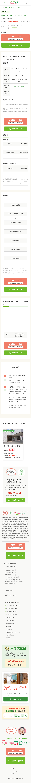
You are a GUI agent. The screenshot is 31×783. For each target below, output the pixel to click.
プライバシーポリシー (15, 771)
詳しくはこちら (14, 699)
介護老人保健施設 (19, 581)
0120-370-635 (22, 405)
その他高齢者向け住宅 (10, 583)
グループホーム (8, 579)
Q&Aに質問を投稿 (10, 623)
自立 (6, 595)
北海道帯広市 (13, 28)
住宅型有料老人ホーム (10, 572)
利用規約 (12, 768)
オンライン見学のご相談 (11, 608)
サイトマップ (9, 641)
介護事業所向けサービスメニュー (13, 632)
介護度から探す (9, 591)
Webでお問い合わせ (15, 500)
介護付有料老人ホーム (10, 570)
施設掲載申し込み (10, 635)
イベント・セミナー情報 (11, 614)
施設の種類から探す (10, 566)
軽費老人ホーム (16, 579)
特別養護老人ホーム (9, 581)
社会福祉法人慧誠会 (6, 18)
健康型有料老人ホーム (10, 574)
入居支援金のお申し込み (11, 611)
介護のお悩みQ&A (10, 620)
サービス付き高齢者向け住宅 (11, 577)
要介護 (14, 595)
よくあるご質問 (9, 626)
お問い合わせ (14, 45)
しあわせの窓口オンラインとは (13, 605)
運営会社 (12, 773)
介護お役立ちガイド (10, 617)
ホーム (2, 7)
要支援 (9, 595)
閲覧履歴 (8, 638)
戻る (3, 3)
